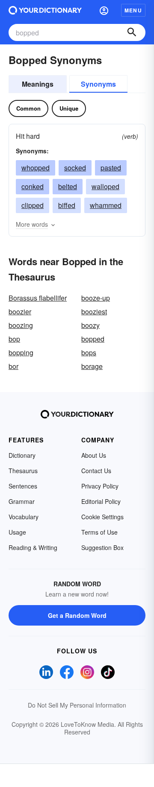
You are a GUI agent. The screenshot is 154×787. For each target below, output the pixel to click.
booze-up (95, 298)
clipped (32, 205)
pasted (111, 168)
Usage (17, 532)
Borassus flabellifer (38, 298)
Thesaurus (23, 470)
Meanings (37, 84)
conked (32, 186)
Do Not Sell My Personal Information (77, 705)
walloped (105, 186)
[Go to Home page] (45, 10)
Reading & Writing (33, 547)
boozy (90, 325)
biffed (66, 205)
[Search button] (132, 32)
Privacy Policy (99, 486)
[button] (104, 10)
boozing (21, 325)
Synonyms (98, 84)
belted (67, 186)
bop (14, 339)
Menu (133, 10)
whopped (35, 168)
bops (88, 352)
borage (92, 366)
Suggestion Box (102, 547)
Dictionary (22, 455)
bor (13, 366)
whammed (105, 205)
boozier (20, 311)
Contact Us (96, 470)
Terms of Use (99, 532)
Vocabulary (23, 516)
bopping (21, 352)
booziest (94, 311)
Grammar (22, 501)
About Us (93, 455)
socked (75, 168)
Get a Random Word (77, 615)
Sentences (23, 486)
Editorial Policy (101, 501)
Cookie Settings (102, 516)
